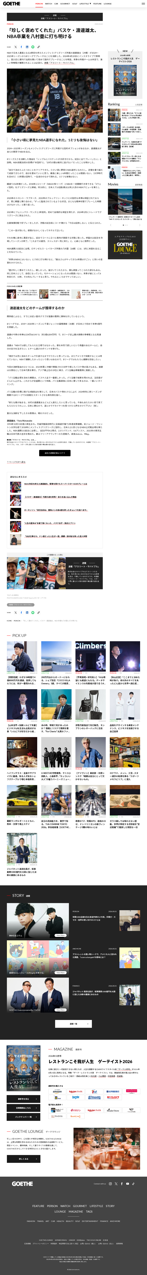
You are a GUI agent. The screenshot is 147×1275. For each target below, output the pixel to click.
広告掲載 (27, 1244)
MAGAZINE (76, 1211)
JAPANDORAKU (61, 1240)
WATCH (48, 4)
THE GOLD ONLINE (94, 1240)
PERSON (39, 4)
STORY (110, 1206)
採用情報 (119, 1244)
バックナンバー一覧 (23, 1117)
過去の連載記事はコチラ (55, 453)
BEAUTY (69, 1221)
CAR (56, 4)
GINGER (72, 1240)
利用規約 (54, 1244)
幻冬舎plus (81, 1240)
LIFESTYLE (84, 4)
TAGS (89, 1211)
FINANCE (104, 1221)
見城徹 (119, 1076)
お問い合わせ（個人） (88, 1244)
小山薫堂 (102, 1076)
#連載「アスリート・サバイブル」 (20, 605)
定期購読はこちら (23, 1108)
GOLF (74, 4)
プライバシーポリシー (41, 1244)
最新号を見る (23, 1099)
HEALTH (60, 1221)
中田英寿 (111, 1076)
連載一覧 (73, 1024)
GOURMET (65, 4)
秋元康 (94, 1076)
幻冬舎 (105, 1240)
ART (47, 1221)
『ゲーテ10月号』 (124, 1069)
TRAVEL (40, 1221)
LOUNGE (108, 4)
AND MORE (115, 1221)
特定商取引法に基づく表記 (68, 1244)
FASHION (31, 1221)
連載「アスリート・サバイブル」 (59, 63)
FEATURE (97, 4)
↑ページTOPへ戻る (16, 462)
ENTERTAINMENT (90, 1221)
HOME (9, 621)
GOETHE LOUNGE (46, 1240)
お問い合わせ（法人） (106, 1244)
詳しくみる (23, 1159)
